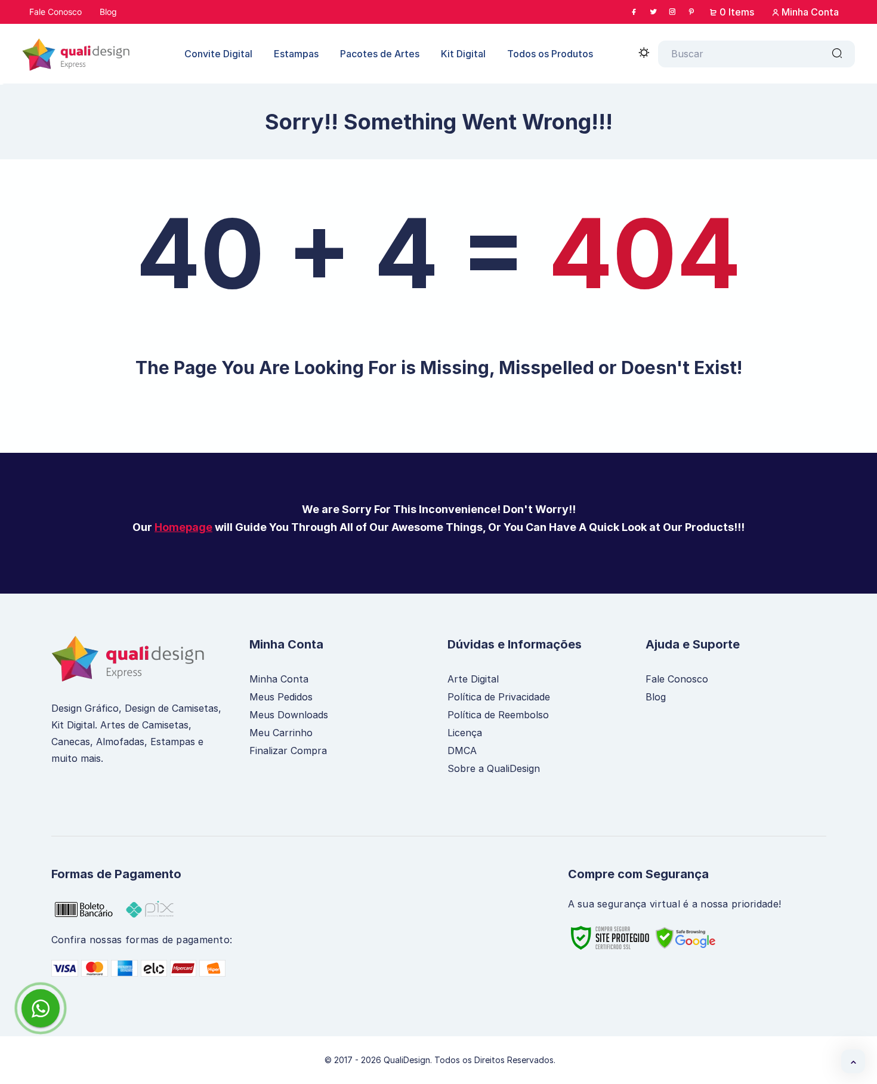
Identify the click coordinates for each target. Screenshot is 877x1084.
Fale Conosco (677, 679)
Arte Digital (473, 679)
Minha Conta (809, 12)
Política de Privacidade (498, 697)
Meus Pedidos (281, 697)
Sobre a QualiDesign (493, 768)
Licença (464, 733)
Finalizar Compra (288, 750)
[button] (853, 1061)
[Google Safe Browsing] (694, 938)
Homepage (183, 527)
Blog (656, 697)
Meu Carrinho (281, 733)
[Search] (837, 54)
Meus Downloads (288, 715)
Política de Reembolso (498, 715)
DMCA (462, 750)
